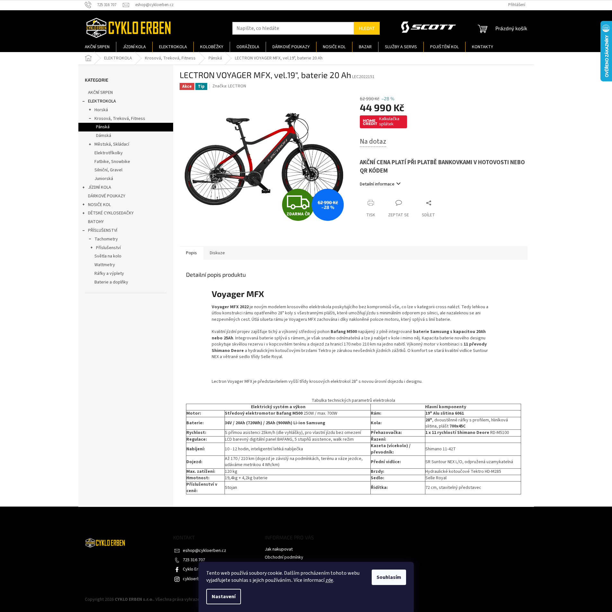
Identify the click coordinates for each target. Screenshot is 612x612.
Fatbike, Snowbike (112, 161)
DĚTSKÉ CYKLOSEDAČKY (111, 213)
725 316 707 (194, 560)
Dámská (103, 135)
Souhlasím (389, 577)
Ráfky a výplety (109, 273)
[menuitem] (97, 47)
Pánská (103, 127)
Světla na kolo (107, 256)
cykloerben (194, 579)
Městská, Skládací (111, 144)
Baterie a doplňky (111, 282)
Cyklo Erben (194, 569)
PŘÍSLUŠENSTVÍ (102, 230)
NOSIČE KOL (99, 205)
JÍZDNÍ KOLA (99, 187)
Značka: (229, 86)
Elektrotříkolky (108, 153)
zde (329, 580)
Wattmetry (104, 265)
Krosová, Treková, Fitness (119, 118)
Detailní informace (377, 184)
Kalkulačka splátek (389, 121)
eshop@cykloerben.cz (204, 550)
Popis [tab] (191, 253)
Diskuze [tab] (217, 253)
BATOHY (96, 222)
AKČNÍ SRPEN (100, 92)
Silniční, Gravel (108, 170)
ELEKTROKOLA (102, 101)
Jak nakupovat (279, 549)
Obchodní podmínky (284, 557)
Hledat (367, 28)
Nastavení (223, 596)
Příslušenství (108, 248)
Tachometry (106, 239)
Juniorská (103, 179)
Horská (101, 110)
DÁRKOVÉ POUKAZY (106, 196)
